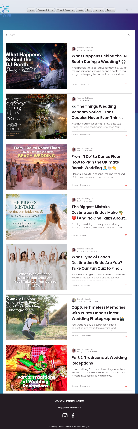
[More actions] (127, 49)
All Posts (10, 35)
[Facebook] (131, 9)
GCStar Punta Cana (69, 401)
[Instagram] (127, 9)
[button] (129, 35)
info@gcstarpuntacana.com (69, 407)
